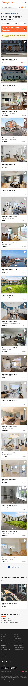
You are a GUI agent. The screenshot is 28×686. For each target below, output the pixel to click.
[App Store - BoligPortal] (13, 668)
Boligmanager (4, 653)
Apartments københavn (7, 620)
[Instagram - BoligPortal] (10, 661)
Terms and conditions (19, 647)
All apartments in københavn (10, 13)
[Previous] (6, 567)
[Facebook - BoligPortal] (2, 661)
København (17, 11)
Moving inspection (18, 638)
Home (2, 11)
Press (2, 640)
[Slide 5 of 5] (15, 82)
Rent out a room (17, 636)
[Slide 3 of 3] (14, 134)
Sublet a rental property (19, 643)
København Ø (23, 23)
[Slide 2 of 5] (13, 82)
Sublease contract (18, 640)
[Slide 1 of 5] (12, 82)
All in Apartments (5, 618)
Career (2, 651)
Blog (2, 638)
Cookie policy (4, 645)
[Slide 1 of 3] (13, 134)
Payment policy (4, 647)
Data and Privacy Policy (6, 643)
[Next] (22, 567)
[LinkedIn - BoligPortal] (6, 661)
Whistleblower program (6, 649)
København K (14, 23)
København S (5, 23)
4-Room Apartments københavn (9, 622)
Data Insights (4, 656)
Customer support (18, 645)
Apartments (9, 11)
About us (3, 636)
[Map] (25, 7)
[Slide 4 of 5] (14, 82)
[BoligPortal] (7, 2)
